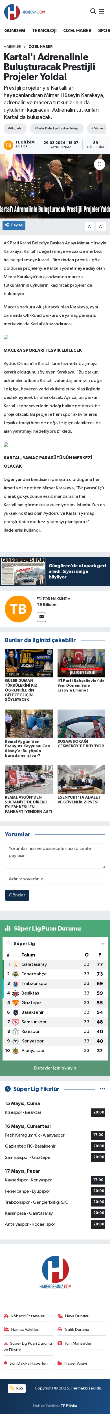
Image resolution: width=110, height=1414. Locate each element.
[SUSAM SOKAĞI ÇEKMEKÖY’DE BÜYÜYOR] (81, 723)
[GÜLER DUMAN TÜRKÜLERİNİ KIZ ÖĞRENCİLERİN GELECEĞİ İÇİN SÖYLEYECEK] (29, 662)
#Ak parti (14, 128)
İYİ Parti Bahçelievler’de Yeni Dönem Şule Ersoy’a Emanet (81, 685)
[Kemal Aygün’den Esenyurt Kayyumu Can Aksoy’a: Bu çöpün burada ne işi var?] (29, 723)
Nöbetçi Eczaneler (28, 1316)
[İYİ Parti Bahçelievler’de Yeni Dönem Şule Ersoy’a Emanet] (81, 662)
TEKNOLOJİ (44, 30)
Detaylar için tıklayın (55, 1068)
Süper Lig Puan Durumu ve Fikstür (28, 1346)
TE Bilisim (46, 604)
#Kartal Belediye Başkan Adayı (56, 128)
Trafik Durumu (76, 1329)
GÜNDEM (14, 30)
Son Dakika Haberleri (29, 1363)
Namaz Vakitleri (25, 1329)
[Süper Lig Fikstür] (102, 1089)
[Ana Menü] (101, 11)
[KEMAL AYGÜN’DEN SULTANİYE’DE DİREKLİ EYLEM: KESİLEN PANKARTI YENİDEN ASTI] (29, 779)
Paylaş (17, 225)
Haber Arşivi (76, 1363)
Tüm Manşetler (78, 1343)
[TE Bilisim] (18, 608)
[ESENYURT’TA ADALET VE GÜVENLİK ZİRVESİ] (81, 779)
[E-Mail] (41, 617)
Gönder (17, 895)
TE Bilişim (69, 1406)
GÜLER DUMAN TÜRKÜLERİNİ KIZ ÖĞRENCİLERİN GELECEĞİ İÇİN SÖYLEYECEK (21, 690)
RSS (19, 1388)
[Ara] (93, 11)
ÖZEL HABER (77, 30)
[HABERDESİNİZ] (25, 12)
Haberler (12, 47)
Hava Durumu (77, 1316)
